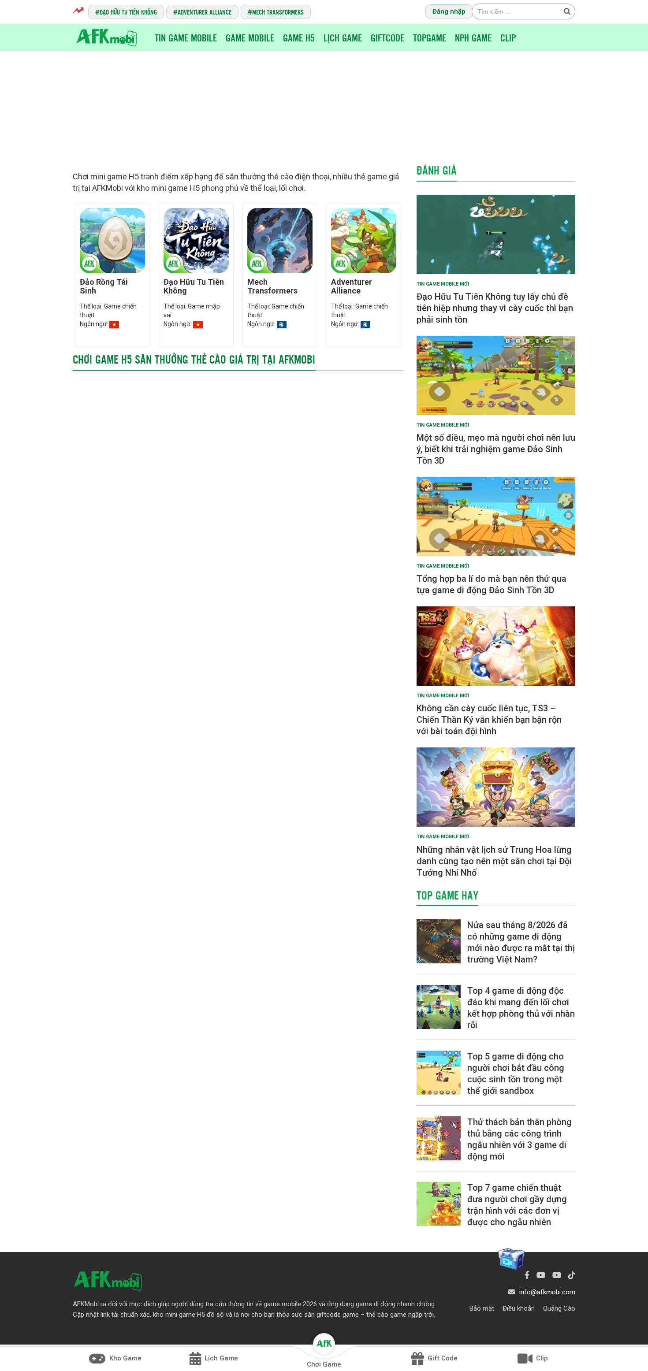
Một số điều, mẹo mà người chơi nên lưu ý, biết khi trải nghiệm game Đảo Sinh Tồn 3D (496, 449)
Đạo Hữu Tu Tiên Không (128, 11)
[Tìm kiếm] (566, 11)
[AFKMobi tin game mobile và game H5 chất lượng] (106, 37)
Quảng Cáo (559, 1308)
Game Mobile (250, 37)
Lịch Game (343, 37)
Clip (508, 37)
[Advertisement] (324, 104)
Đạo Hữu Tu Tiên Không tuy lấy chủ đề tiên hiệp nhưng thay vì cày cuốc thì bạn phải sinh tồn (495, 308)
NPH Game (473, 37)
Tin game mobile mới (443, 284)
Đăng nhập (449, 11)
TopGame (429, 37)
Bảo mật (481, 1308)
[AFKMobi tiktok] (571, 1275)
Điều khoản (519, 1308)
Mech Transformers (278, 11)
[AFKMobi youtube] (540, 1275)
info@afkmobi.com (547, 1292)
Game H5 (299, 37)
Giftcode (387, 37)
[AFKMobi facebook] (527, 1275)
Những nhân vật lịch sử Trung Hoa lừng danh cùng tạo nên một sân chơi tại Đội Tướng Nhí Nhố (494, 861)
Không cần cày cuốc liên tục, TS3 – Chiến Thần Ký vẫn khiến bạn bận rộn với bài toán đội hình (489, 719)
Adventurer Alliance (204, 11)
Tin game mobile (186, 37)
